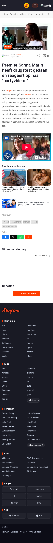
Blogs (29, 356)
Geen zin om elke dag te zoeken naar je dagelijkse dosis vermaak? (34, 203)
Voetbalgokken (8, 471)
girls (29, 394)
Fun (3, 325)
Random (31, 330)
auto (29, 386)
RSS (39, 503)
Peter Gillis (31, 431)
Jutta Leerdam (8, 431)
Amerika (5, 373)
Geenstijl (31, 462)
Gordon (30, 435)
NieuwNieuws (8, 462)
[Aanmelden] (46, 5)
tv (28, 381)
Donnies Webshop (10, 467)
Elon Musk (31, 422)
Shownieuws (7, 347)
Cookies (14, 532)
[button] (48, 14)
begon (9, 90)
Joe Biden (6, 444)
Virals (30, 14)
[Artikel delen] (38, 55)
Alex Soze (31, 426)
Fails (4, 330)
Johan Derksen (33, 413)
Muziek (30, 352)
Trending (14, 14)
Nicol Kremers (33, 439)
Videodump (7, 458)
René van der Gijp (9, 417)
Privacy (5, 532)
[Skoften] (11, 310)
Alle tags (32, 400)
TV (28, 338)
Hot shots (39, 14)
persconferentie (10, 226)
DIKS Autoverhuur (35, 458)
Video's (23, 14)
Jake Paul (6, 422)
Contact (23, 532)
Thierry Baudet (8, 439)
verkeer (5, 377)
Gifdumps (6, 343)
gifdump (30, 373)
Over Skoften (35, 532)
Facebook (14, 489)
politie (4, 381)
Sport (29, 347)
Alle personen (35, 445)
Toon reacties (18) (26, 293)
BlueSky (14, 503)
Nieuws (5, 334)
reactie (35, 222)
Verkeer (5, 338)
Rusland (5, 394)
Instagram (6, 390)
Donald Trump (8, 413)
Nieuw (6, 14)
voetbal (30, 390)
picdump (31, 368)
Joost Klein (7, 435)
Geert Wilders (33, 417)
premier (26, 222)
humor (30, 377)
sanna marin (15, 222)
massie (18, 54)
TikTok (5, 399)
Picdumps (31, 325)
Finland (6, 222)
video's (28, 94)
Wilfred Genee (8, 426)
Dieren (30, 343)
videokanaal (41, 256)
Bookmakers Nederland (37, 467)
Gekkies (5, 352)
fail (3, 368)
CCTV (4, 386)
